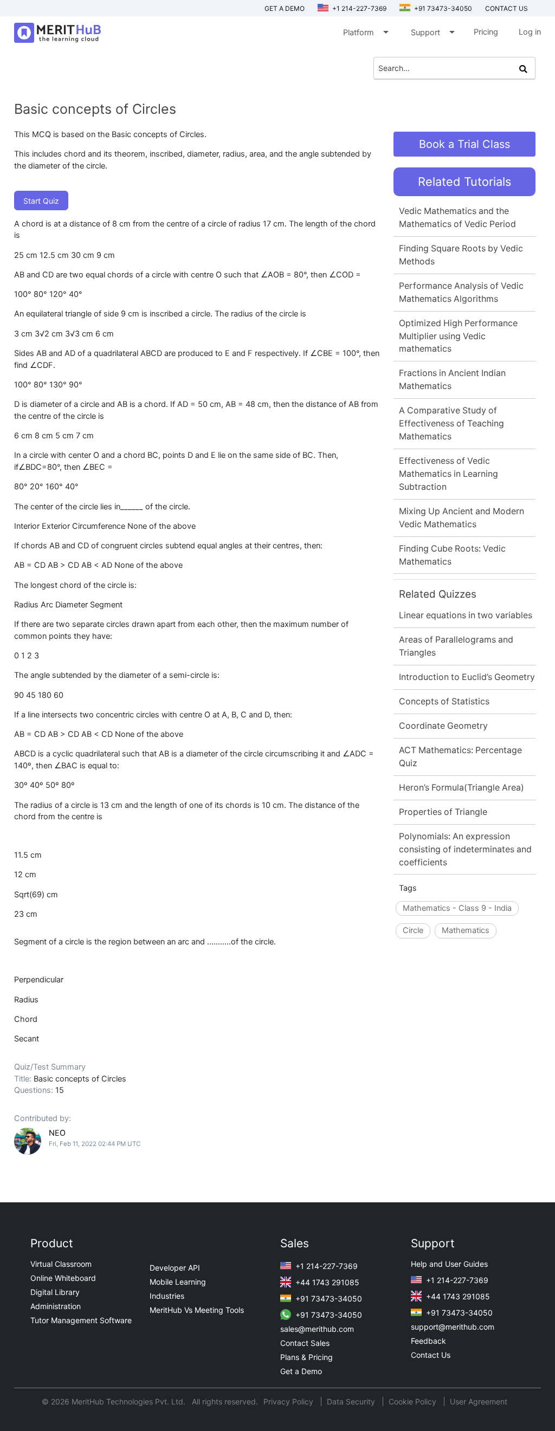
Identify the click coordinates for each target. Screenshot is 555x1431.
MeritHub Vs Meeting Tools (197, 1310)
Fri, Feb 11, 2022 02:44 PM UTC (94, 1144)
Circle (413, 930)
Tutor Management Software (81, 1320)
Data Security (352, 1401)
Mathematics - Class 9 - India (457, 908)
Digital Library (55, 1292)
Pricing (486, 32)
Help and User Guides (449, 1263)
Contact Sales (305, 1343)
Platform (365, 31)
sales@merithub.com (317, 1328)
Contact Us (430, 1354)
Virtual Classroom (61, 1263)
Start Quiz (41, 200)
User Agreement (478, 1401)
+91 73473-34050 (442, 8)
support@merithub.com (452, 1326)
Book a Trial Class (464, 144)
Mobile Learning (178, 1281)
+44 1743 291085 (326, 1282)
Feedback (428, 1340)
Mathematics (465, 930)
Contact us (506, 8)
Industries (167, 1295)
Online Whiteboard (63, 1278)
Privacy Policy (289, 1401)
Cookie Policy (412, 1401)
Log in (530, 32)
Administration (55, 1306)
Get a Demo (284, 8)
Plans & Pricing (306, 1357)
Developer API (175, 1267)
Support (432, 31)
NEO (57, 1133)
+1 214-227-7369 (358, 8)
